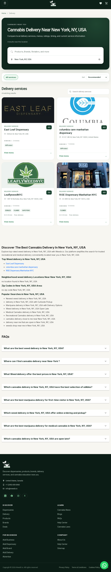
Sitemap (61, 548)
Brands (6, 523)
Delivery (6, 514)
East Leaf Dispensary (16, 129)
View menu (28, 153)
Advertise (7, 557)
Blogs (59, 514)
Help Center (62, 523)
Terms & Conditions (79, 567)
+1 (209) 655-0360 (13, 485)
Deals (5, 527)
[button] (55, 348)
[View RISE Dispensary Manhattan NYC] (83, 175)
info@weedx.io (11, 489)
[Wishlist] (100, 3)
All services (11, 77)
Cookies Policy (94, 567)
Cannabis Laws (63, 527)
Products (6, 518)
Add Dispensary (9, 544)
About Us (61, 540)
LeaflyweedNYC (13, 194)
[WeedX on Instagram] (18, 495)
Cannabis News (64, 510)
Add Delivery (8, 552)
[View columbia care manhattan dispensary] (83, 110)
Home (4, 13)
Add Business (8, 540)
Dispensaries (8, 510)
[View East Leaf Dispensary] (28, 110)
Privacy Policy (64, 567)
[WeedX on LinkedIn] (5, 495)
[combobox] (57, 51)
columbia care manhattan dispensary (22, 267)
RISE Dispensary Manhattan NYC (78, 194)
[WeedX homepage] (53, 3)
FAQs (59, 518)
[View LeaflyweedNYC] (28, 175)
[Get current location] (99, 59)
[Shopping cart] (106, 3)
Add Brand (7, 548)
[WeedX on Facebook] (11, 495)
